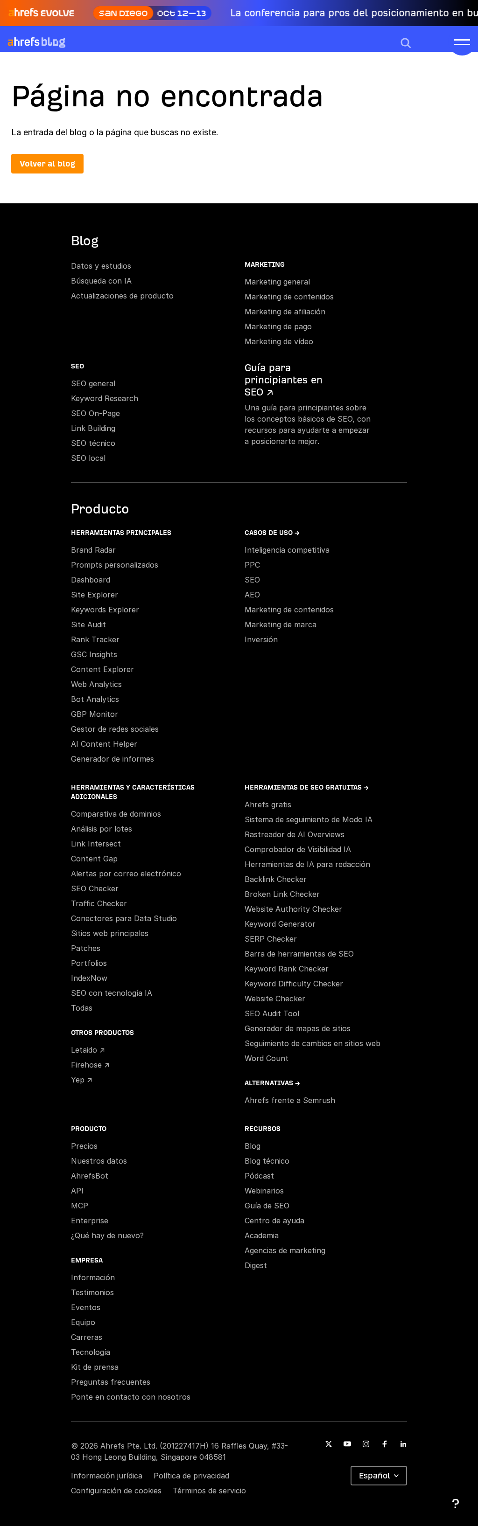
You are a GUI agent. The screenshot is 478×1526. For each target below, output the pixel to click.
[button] (405, 43)
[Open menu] (462, 41)
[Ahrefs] (23, 42)
